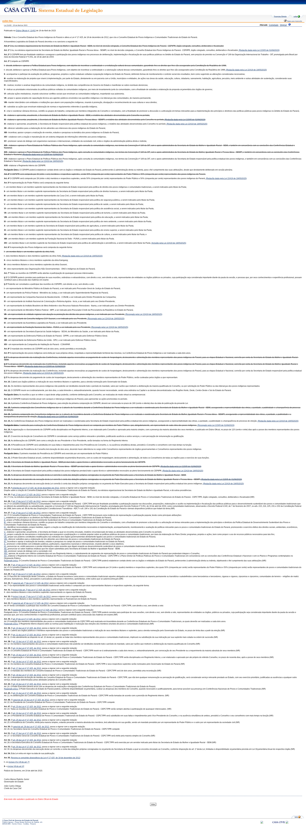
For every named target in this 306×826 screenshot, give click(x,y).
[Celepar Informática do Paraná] (262, 823)
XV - (6, 556)
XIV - (6, 553)
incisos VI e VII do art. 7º (19, 762)
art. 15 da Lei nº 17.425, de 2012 (27, 655)
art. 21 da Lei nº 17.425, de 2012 (27, 693)
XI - (5, 546)
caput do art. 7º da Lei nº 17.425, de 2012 (31, 583)
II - (5, 520)
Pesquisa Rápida (280, 16)
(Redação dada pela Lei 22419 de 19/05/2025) (246, 70)
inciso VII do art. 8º (16, 766)
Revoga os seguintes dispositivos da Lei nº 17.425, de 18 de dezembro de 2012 (45, 758)
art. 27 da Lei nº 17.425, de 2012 (27, 733)
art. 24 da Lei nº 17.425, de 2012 (27, 713)
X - (5, 544)
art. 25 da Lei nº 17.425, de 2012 (27, 720)
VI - (5, 534)
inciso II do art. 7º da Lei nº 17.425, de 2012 (31, 590)
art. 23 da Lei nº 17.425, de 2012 (27, 706)
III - (5, 522)
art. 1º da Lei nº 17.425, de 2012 (27, 495)
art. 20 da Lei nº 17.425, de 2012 (27, 684)
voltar (296, 16)
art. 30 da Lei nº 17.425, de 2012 (26, 747)
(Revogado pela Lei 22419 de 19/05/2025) (143, 314)
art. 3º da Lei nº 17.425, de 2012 (27, 513)
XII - (6, 549)
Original (283, 25)
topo (296, 817)
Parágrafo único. (11, 561)
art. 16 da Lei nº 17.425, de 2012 (27, 661)
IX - (5, 541)
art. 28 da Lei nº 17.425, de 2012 (27, 740)
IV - (5, 527)
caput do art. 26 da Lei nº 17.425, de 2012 (31, 727)
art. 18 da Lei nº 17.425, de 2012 (27, 675)
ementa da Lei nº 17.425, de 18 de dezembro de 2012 (35, 488)
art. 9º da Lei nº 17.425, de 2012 (27, 619)
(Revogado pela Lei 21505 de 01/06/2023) (215, 425)
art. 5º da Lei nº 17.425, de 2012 (27, 574)
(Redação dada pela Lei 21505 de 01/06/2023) (259, 50)
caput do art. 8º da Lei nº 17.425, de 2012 (31, 603)
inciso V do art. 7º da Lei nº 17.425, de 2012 (32, 596)
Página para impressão (294, 21)
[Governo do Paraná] (287, 823)
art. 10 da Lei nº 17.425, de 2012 (27, 628)
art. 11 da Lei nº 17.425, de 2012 (27, 635)
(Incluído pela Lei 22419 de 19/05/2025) (168, 243)
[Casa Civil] (279, 825)
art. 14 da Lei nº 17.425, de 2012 (27, 648)
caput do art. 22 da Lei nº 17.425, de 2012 (31, 700)
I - (5, 517)
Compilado (273, 25)
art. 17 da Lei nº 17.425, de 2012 (27, 668)
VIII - (6, 539)
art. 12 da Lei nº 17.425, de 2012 (27, 641)
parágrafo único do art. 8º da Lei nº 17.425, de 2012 (35, 610)
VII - (5, 537)
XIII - (6, 551)
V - (5, 532)
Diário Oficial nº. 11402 (26, 31)
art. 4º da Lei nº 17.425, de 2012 (27, 565)
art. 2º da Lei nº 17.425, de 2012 (27, 501)
